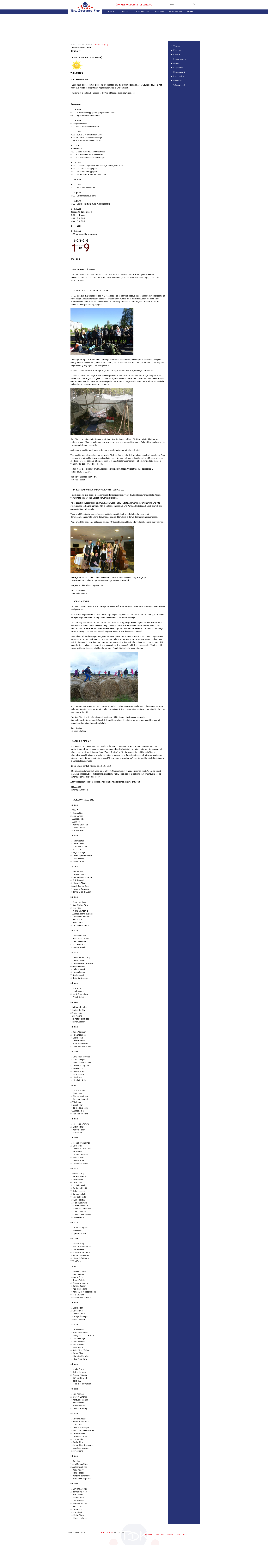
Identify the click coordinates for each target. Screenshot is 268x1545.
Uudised (176, 46)
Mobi (185, 1535)
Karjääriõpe (178, 67)
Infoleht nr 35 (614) (101, 45)
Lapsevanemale (142, 11)
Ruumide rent (179, 72)
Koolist (111, 11)
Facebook (177, 80)
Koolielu (159, 11)
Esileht (190, 11)
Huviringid (177, 63)
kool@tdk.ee (107, 1532)
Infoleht (89, 45)
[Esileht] (85, 7)
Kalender (177, 50)
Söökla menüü (179, 59)
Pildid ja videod (179, 76)
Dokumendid (175, 11)
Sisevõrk (170, 1535)
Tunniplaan (159, 1535)
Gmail (178, 1535)
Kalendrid (148, 1535)
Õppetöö (125, 11)
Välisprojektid (179, 85)
